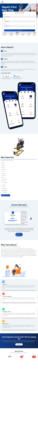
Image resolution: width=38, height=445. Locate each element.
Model (5, 23)
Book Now (19, 30)
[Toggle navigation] (36, 1)
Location (5, 14)
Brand (5, 19)
